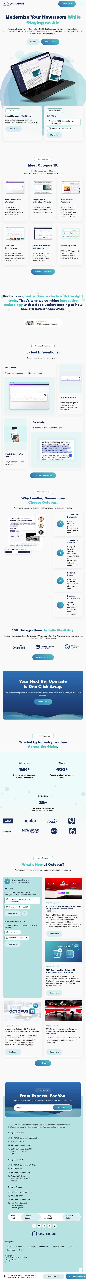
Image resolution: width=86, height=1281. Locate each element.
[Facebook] (34, 1226)
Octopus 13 (19, 1246)
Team (71, 1246)
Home (9, 1246)
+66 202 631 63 (17, 1169)
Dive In (33, 42)
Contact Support (28, 1217)
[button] (80, 1270)
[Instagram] (49, 1226)
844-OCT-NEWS (17, 1142)
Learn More (13, 129)
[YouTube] (39, 1226)
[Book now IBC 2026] (25, 913)
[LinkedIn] (55, 1226)
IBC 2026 (51, 116)
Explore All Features (43, 272)
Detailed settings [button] (53, 1276)
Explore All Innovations (43, 475)
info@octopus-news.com (20, 1145)
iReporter (31, 1246)
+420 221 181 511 (17, 1196)
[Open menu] (81, 4)
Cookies (8, 1262)
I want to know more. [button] (27, 1277)
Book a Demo (50, 42)
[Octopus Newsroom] (13, 4)
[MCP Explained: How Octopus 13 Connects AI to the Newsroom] (63, 951)
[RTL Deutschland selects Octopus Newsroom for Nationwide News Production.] (63, 1010)
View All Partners (43, 657)
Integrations (44, 1246)
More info (54, 135)
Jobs (21, 1250)
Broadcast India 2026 (14, 921)
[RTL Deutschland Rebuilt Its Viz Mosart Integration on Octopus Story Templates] (63, 888)
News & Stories (59, 1246)
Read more (12, 913)
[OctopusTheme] (43, 1234)
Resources (11, 1250)
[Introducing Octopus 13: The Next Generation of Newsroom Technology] (22, 1010)
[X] (44, 1226)
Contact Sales (69, 1217)
